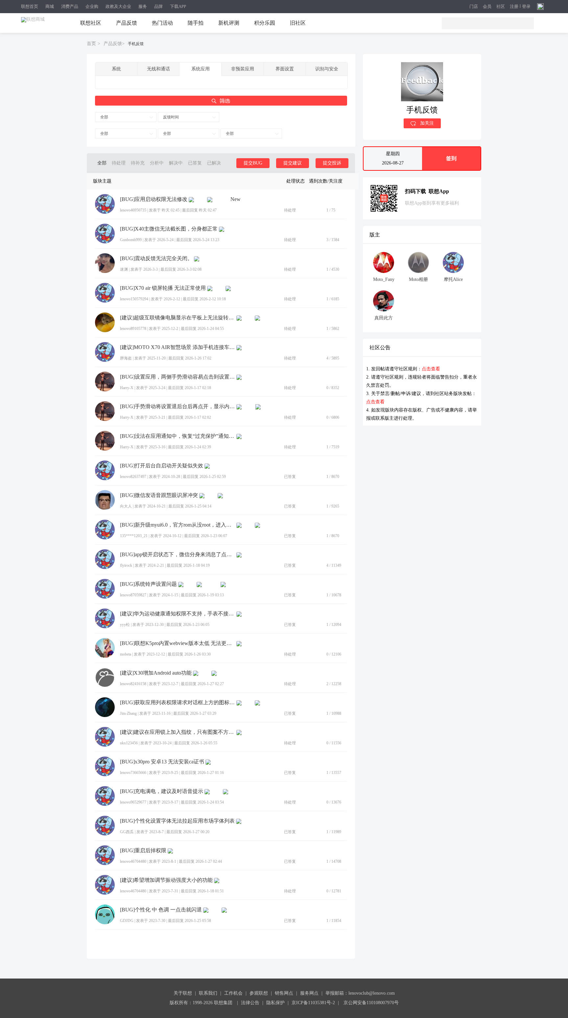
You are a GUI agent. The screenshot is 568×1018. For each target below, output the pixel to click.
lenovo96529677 (133, 802)
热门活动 (162, 23)
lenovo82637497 (133, 476)
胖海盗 (126, 358)
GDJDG (126, 920)
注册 (514, 6)
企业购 (91, 6)
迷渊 (124, 269)
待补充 (138, 163)
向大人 (126, 506)
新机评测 (228, 23)
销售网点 (284, 993)
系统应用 (200, 68)
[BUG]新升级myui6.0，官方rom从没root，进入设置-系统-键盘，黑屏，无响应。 (177, 525)
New (235, 199)
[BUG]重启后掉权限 (143, 850)
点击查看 (431, 368)
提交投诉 (332, 163)
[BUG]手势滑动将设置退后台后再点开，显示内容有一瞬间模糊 (177, 406)
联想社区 (90, 23)
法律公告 (250, 1002)
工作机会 (233, 993)
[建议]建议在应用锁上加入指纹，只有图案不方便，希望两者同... (177, 732)
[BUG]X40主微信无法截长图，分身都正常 (169, 229)
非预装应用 (242, 68)
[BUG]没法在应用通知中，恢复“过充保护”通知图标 (177, 436)
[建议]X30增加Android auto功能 (156, 673)
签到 (451, 158)
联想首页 (29, 6)
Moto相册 (418, 279)
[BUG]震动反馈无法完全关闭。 (156, 258)
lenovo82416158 (133, 684)
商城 (49, 6)
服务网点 (309, 993)
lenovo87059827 (133, 595)
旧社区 (298, 23)
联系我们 (208, 993)
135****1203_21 (134, 536)
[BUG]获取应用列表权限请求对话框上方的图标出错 (177, 702)
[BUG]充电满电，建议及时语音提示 (161, 791)
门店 (473, 7)
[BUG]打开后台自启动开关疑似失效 (161, 465)
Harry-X (126, 387)
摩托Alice (453, 279)
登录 (526, 6)
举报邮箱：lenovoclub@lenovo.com (360, 993)
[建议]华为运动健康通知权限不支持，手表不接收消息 (177, 613)
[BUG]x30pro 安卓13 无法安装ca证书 (162, 761)
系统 (116, 68)
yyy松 (125, 624)
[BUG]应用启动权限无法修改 (153, 199)
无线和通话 (158, 68)
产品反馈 (126, 23)
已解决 (214, 163)
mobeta (125, 654)
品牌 (158, 6)
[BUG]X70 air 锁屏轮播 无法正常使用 (163, 288)
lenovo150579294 (134, 299)
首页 (91, 43)
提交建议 (292, 163)
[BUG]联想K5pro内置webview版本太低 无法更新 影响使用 (177, 643)
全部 (104, 117)
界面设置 (284, 68)
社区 (500, 7)
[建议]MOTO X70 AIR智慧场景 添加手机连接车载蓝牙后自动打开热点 (177, 347)
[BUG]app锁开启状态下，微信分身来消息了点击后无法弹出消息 (177, 554)
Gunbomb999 (131, 239)
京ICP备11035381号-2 (313, 1002)
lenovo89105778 (133, 328)
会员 (487, 7)
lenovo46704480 (133, 861)
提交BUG (253, 163)
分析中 (157, 163)
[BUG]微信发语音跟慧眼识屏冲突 (159, 495)
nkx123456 (129, 743)
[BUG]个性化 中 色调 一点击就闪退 (161, 909)
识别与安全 (326, 68)
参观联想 (258, 993)
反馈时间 (171, 117)
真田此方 (383, 317)
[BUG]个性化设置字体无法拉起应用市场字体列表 (177, 821)
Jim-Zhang (128, 713)
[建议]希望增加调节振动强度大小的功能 (166, 880)
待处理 (119, 163)
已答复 (195, 163)
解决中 (176, 163)
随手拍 (195, 23)
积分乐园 (264, 23)
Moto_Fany (383, 279)
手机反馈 (136, 43)
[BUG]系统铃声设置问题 (148, 584)
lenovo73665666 (133, 772)
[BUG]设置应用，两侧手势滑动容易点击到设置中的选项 (177, 377)
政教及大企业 (118, 6)
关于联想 (183, 993)
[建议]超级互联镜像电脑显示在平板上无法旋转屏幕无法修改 (177, 317)
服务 (142, 6)
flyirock (126, 565)
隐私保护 (275, 1002)
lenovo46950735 (133, 210)
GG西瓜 (127, 832)
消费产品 (69, 6)
